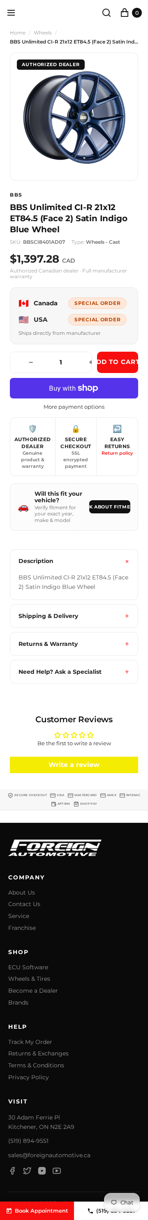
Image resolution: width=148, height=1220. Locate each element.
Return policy (117, 453)
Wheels (43, 33)
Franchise (22, 928)
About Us (21, 892)
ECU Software (28, 967)
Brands (18, 1002)
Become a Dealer (33, 990)
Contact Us (24, 904)
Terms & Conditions (36, 1065)
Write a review (74, 765)
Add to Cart (117, 362)
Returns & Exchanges (38, 1053)
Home (17, 33)
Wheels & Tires (29, 978)
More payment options (74, 407)
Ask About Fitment (109, 507)
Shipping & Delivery (48, 616)
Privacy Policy (28, 1077)
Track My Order (30, 1042)
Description (35, 561)
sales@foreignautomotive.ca (49, 1155)
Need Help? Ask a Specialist (60, 671)
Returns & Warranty (48, 644)
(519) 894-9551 (28, 1140)
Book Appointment (41, 1210)
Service (18, 916)
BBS (16, 195)
